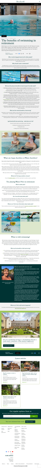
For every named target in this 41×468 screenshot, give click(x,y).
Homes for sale (4, 426)
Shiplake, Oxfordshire (24, 437)
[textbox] (16, 416)
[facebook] (19, 53)
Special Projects (3, 429)
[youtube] (12, 451)
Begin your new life (29, 421)
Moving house (10, 426)
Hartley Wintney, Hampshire (17, 434)
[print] (29, 53)
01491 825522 (4, 4)
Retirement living (10, 429)
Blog (2, 38)
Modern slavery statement (20, 463)
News (8, 463)
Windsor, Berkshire (23, 449)
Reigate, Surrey (24, 428)
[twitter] (21, 53)
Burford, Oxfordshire (24, 431)
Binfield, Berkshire (23, 446)
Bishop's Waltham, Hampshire (16, 430)
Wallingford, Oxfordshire (24, 440)
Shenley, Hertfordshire (17, 440)
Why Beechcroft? (4, 432)
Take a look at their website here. (20, 308)
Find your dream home (8, 345)
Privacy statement (29, 463)
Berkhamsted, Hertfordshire (17, 437)
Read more (5, 382)
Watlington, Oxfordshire (24, 443)
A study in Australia (6, 99)
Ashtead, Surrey (17, 445)
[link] (39, 1)
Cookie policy (36, 463)
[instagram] (8, 451)
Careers (12, 463)
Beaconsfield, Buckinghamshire (18, 443)
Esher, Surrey (24, 426)
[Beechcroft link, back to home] (20, 1)
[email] (23, 53)
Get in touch (36, 4)
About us (3, 463)
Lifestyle (6, 38)
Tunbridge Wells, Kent (17, 427)
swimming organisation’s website (30, 206)
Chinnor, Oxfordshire (24, 434)
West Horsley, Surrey (17, 448)
